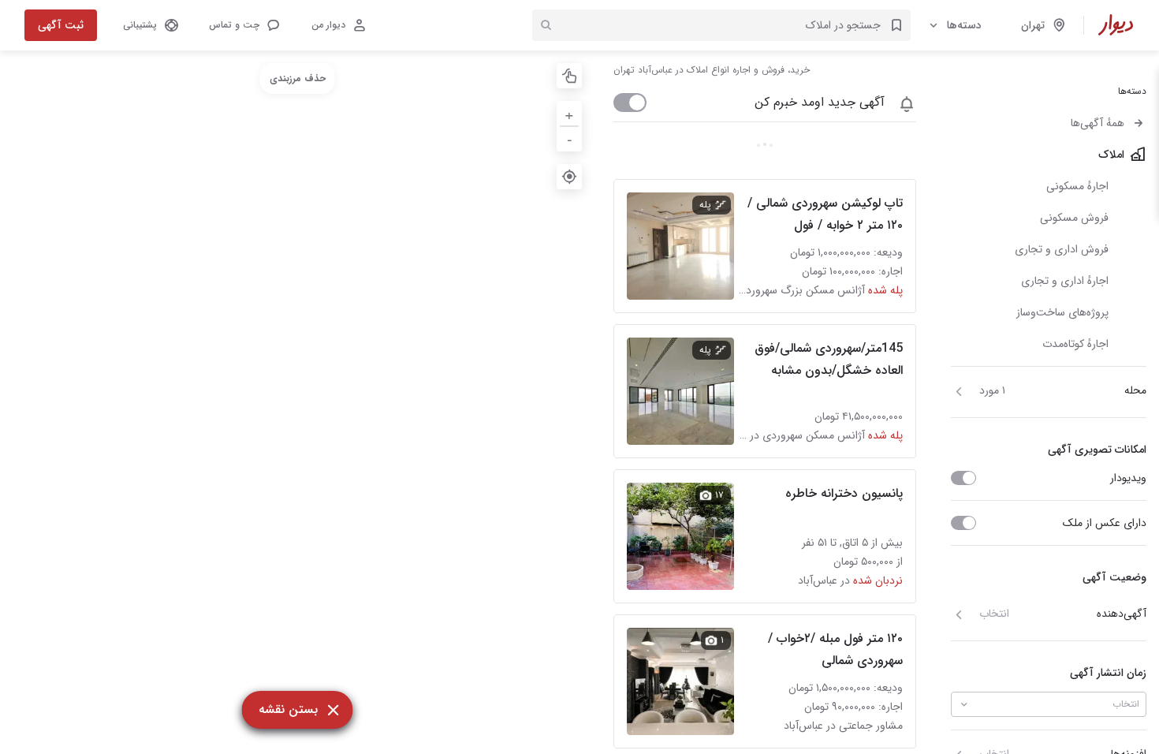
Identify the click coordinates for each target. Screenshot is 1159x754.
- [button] (569, 138)
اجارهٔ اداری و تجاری (1065, 280)
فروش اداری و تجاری (1062, 249)
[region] (297, 402)
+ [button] (569, 113)
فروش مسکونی (1074, 217)
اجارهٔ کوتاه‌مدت (1075, 344)
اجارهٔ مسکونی (1077, 186)
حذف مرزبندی (298, 78)
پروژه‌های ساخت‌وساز (1062, 312)
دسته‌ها (964, 25)
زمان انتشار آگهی (1108, 672)
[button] (244, 25)
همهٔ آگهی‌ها (1097, 123)
